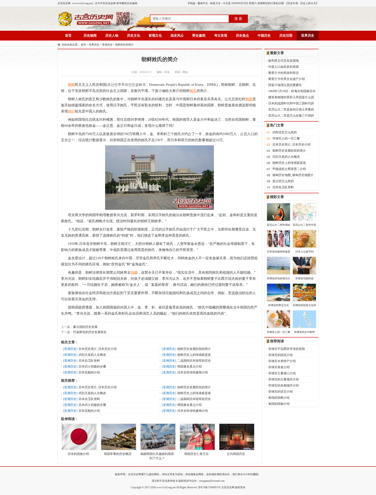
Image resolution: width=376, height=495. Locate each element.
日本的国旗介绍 (78, 454)
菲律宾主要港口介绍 (282, 373)
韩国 (248, 99)
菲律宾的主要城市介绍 (283, 379)
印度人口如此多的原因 (283, 66)
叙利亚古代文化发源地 (283, 60)
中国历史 (264, 35)
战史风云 (177, 35)
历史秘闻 (90, 35)
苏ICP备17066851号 (209, 487)
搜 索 (238, 18)
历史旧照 (285, 35)
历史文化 (133, 35)
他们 (71, 111)
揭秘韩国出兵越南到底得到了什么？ (157, 456)
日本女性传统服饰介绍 (192, 372)
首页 (68, 35)
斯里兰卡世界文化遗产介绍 (286, 79)
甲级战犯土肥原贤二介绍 (289, 169)
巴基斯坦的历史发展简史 (90, 332)
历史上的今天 (308, 3)
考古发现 (220, 35)
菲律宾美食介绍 (279, 367)
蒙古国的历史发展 (85, 327)
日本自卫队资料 (89, 360)
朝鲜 (71, 84)
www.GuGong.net (166, 487)
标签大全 (215, 3)
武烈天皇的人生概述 (92, 354)
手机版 (191, 3)
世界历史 (307, 35)
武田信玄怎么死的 (284, 132)
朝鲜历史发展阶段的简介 (194, 349)
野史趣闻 (198, 35)
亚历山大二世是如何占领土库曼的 (291, 109)
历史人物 (111, 35)
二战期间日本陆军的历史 (194, 360)
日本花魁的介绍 (89, 372)
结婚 (134, 272)
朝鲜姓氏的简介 (124, 44)
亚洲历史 (107, 44)
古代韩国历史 (236, 454)
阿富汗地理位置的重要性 (285, 85)
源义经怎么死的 (283, 181)
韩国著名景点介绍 (189, 366)
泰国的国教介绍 (279, 397)
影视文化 (155, 35)
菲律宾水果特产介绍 (282, 361)
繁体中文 (203, 3)
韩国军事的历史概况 (117, 454)
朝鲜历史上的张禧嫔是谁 (194, 354)
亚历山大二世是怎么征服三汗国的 (291, 115)
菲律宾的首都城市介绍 (283, 385)
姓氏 (193, 91)
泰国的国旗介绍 (279, 403)
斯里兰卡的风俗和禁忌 (283, 73)
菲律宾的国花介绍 (280, 355)
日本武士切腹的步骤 (92, 366)
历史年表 (293, 3)
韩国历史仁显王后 (196, 454)
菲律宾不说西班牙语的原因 (286, 349)
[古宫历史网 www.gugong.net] (95, 25)
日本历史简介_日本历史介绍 (98, 349)
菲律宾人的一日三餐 (286, 138)
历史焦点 (242, 35)
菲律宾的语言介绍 (280, 391)
